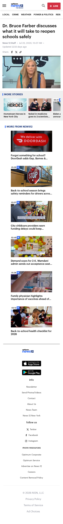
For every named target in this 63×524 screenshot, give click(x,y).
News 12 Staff (9, 43)
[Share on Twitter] (16, 52)
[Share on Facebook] (12, 52)
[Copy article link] (20, 52)
